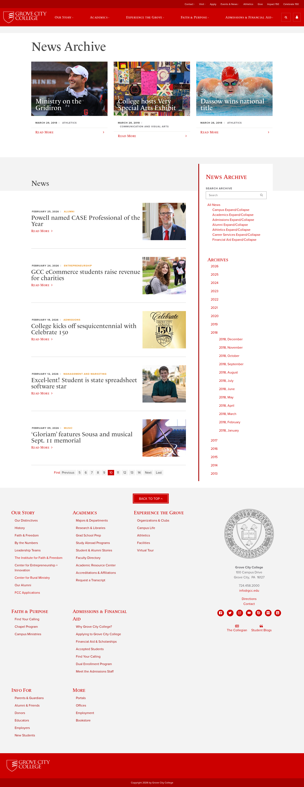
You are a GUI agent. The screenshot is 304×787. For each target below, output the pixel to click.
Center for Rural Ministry (32, 578)
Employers (22, 728)
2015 (214, 457)
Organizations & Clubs (153, 520)
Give (260, 4)
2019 (214, 324)
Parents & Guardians (29, 698)
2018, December (231, 339)
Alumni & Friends (27, 705)
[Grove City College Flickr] (268, 613)
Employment (85, 713)
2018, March (227, 414)
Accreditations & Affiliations (96, 573)
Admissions (71, 319)
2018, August (228, 372)
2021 (214, 308)
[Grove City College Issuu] (258, 613)
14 (139, 473)
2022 (214, 299)
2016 (214, 449)
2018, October (229, 356)
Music (68, 428)
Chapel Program (26, 627)
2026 (214, 266)
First (57, 473)
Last (159, 473)
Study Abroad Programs (93, 543)
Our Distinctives (26, 520)
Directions (249, 599)
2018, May (226, 397)
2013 (214, 474)
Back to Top (149, 499)
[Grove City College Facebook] (220, 613)
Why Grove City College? (94, 627)
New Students (25, 735)
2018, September (231, 364)
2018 (214, 333)
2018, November (231, 347)
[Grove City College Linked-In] (277, 613)
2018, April (226, 406)
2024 (214, 283)
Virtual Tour (145, 550)
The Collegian (237, 630)
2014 (214, 465)
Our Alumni (23, 585)
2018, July (226, 381)
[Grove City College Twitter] (230, 613)
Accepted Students (90, 649)
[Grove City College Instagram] (239, 613)
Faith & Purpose (29, 611)
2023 (214, 291)
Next (148, 473)
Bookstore (83, 720)
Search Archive (219, 188)
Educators (22, 720)
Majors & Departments (92, 520)
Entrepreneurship (78, 265)
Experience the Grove (159, 512)
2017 (214, 440)
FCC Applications (27, 593)
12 (124, 473)
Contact (249, 604)
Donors (20, 713)
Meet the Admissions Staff (95, 671)
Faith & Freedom (27, 535)
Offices (81, 705)
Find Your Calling (27, 619)
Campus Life (146, 528)
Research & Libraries (90, 528)
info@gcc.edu (249, 591)
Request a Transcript (90, 580)
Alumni (69, 211)
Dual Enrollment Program (94, 664)
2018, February (229, 422)
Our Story (23, 512)
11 (118, 473)
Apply (213, 4)
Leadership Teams (28, 550)
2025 (214, 274)
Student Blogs (261, 630)
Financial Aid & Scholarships (96, 642)
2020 (215, 316)
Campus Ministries (28, 634)
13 (131, 473)
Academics (85, 512)
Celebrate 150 (291, 4)
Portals (81, 698)
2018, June (227, 389)
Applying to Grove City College (98, 634)
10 (111, 473)
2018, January (229, 430)
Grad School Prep (88, 535)
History (20, 528)
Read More (40, 231)
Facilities (143, 543)
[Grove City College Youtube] (249, 613)
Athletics (248, 4)
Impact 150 (273, 4)
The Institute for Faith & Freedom (38, 558)
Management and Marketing (85, 373)
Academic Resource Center (96, 565)
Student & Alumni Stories (94, 550)
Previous (68, 473)
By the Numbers (26, 543)
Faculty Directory (88, 558)
